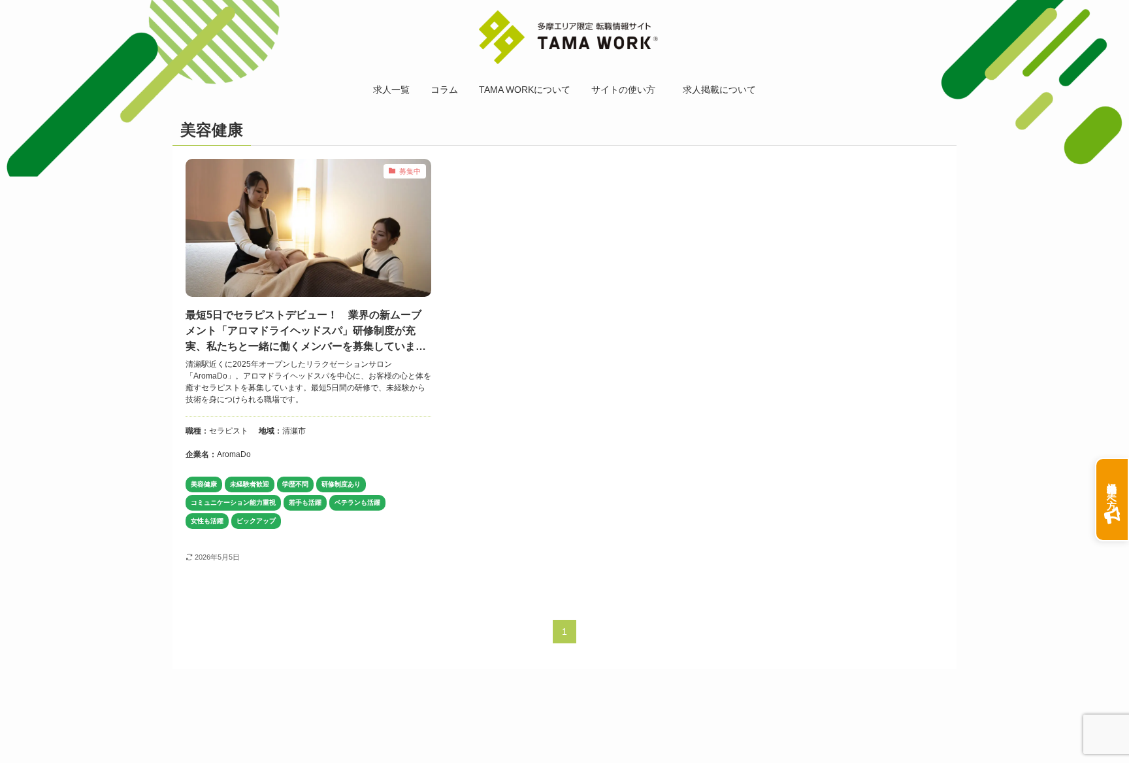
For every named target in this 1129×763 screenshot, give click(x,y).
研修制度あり (341, 484)
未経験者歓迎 (249, 484)
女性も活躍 (207, 520)
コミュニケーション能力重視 (233, 502)
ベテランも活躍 (357, 502)
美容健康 (204, 484)
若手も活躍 (305, 502)
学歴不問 (295, 484)
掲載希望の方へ (1112, 490)
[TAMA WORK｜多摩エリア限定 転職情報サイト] (564, 37)
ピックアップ (256, 520)
